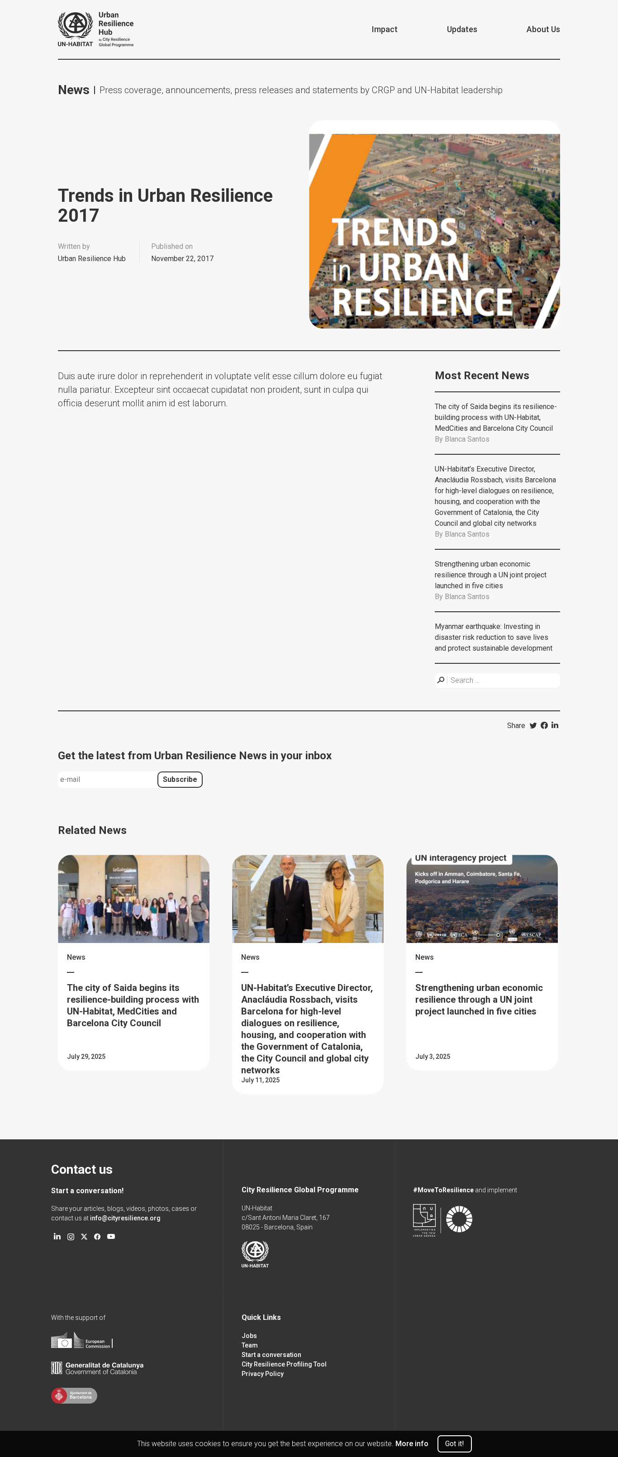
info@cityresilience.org (125, 1218)
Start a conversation (271, 1354)
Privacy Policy (263, 1373)
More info (411, 1443)
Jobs (249, 1335)
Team (250, 1345)
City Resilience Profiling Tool (284, 1364)
